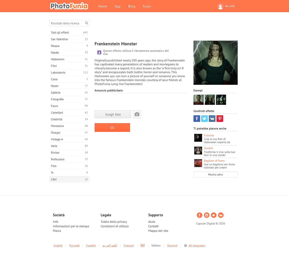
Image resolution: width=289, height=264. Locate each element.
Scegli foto (113, 114)
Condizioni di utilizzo (115, 226)
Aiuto (147, 6)
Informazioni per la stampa (71, 226)
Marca (57, 231)
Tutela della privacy (114, 222)
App (118, 6)
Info (55, 222)
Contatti (153, 226)
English (58, 245)
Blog (131, 6)
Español (91, 245)
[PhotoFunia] (69, 6)
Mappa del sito (158, 231)
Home (102, 6)
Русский (74, 245)
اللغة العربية (109, 245)
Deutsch (172, 245)
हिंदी (143, 245)
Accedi (230, 6)
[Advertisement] (166, 29)
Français (129, 245)
